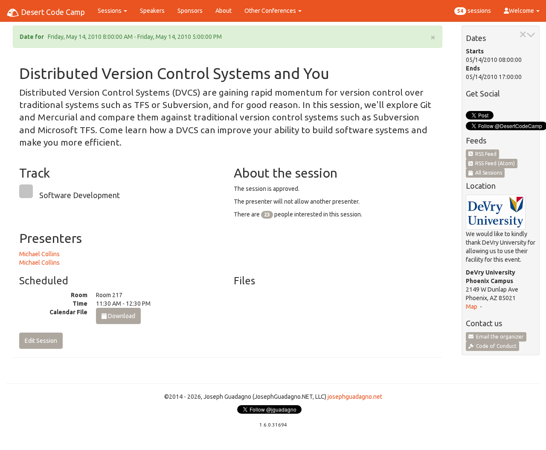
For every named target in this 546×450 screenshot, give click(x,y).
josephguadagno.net (355, 396)
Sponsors (190, 10)
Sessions (110, 10)
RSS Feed (485, 154)
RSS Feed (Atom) (494, 163)
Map (471, 306)
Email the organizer (498, 336)
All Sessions (487, 172)
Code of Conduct (495, 346)
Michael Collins (39, 254)
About (223, 10)
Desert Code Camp (52, 12)
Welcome (522, 10)
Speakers (152, 10)
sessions (474, 10)
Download (121, 316)
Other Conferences (270, 10)
